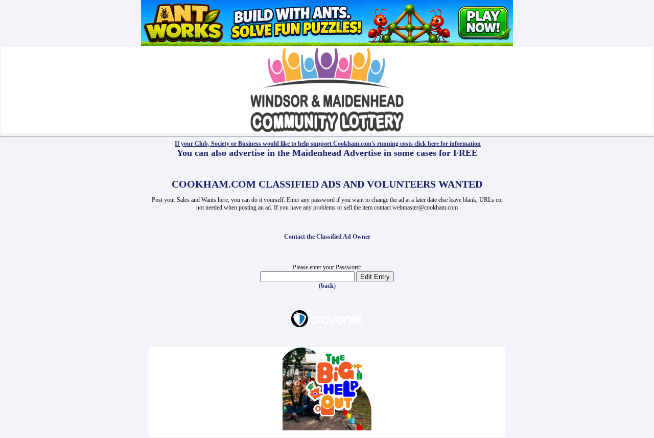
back (327, 285)
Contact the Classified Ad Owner (327, 236)
